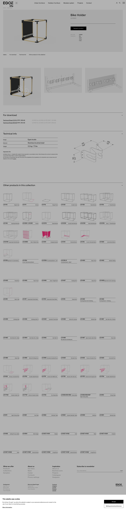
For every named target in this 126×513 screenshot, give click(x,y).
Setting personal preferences (114, 506)
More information (7, 507)
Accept (114, 501)
